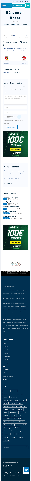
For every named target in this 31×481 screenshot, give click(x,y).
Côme (19, 403)
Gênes (5, 412)
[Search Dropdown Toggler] (8, 5)
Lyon (19, 418)
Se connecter (8, 183)
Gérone (20, 409)
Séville (13, 434)
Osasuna (18, 424)
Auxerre (6, 397)
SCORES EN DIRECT (18, 5)
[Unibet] (15, 156)
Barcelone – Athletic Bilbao (11, 206)
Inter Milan (23, 412)
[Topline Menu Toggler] (3, 1)
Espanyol (14, 406)
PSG (24, 424)
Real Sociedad (8, 431)
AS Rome (6, 391)
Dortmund (7, 406)
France (25, 24)
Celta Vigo (12, 403)
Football (15, 21)
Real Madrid (16, 428)
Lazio (13, 415)
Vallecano (21, 437)
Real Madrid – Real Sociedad (11, 197)
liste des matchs (15, 72)
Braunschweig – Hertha (9, 216)
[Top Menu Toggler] (28, 5)
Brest (15, 17)
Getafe (14, 409)
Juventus (6, 415)
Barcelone (14, 397)
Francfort (6, 409)
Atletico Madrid (19, 394)
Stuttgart (6, 434)
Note (5, 116)
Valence (13, 437)
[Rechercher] (26, 447)
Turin (19, 434)
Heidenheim (13, 412)
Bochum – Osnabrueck (9, 211)
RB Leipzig (7, 428)
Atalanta (14, 391)
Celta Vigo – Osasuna (9, 202)
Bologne (23, 400)
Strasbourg (18, 431)
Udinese (6, 437)
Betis (16, 400)
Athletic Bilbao (8, 394)
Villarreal (6, 440)
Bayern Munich (8, 400)
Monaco (21, 421)
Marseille (6, 421)
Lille (14, 418)
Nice (12, 424)
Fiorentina (23, 406)
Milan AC (14, 421)
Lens (19, 415)
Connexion (15, 1)
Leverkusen (7, 418)
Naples (6, 424)
